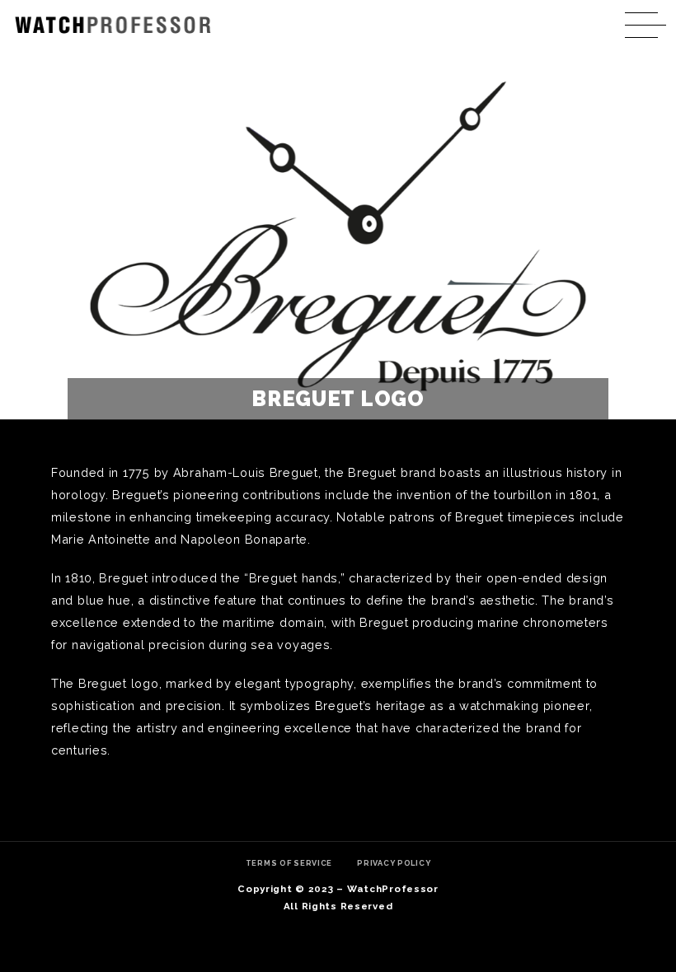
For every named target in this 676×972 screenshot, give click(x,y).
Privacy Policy (393, 862)
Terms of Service (289, 862)
